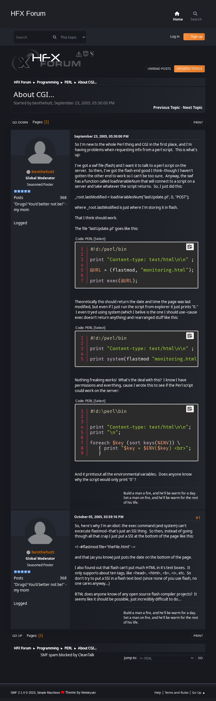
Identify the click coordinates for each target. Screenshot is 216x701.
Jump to (130, 657)
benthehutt (43, 171)
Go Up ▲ (198, 692)
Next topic (192, 107)
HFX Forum (28, 13)
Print (198, 122)
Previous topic (166, 107)
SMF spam (49, 654)
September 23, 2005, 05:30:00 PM (101, 136)
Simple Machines (48, 692)
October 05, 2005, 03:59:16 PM (98, 516)
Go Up (17, 635)
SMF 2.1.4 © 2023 (23, 692)
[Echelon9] (16, 216)
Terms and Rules (176, 692)
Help (157, 692)
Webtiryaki (88, 692)
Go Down (20, 122)
